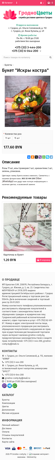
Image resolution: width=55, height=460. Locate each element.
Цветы (5, 406)
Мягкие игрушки (10, 413)
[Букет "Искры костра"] (27, 101)
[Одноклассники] (32, 157)
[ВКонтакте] (28, 157)
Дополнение (8, 410)
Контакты (7, 438)
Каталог (8, 2)
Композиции (8, 403)
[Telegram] (51, 157)
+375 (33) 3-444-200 (14, 362)
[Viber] (40, 157)
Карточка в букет (13, 254)
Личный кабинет (10, 425)
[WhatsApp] (43, 157)
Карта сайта (8, 442)
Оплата (5, 432)
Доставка (6, 428)
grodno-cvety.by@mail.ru (17, 378)
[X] (36, 157)
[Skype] (47, 157)
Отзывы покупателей (13, 435)
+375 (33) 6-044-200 (14, 374)
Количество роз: (13, 134)
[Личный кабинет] (42, 3)
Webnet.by (31, 457)
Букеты (8, 65)
